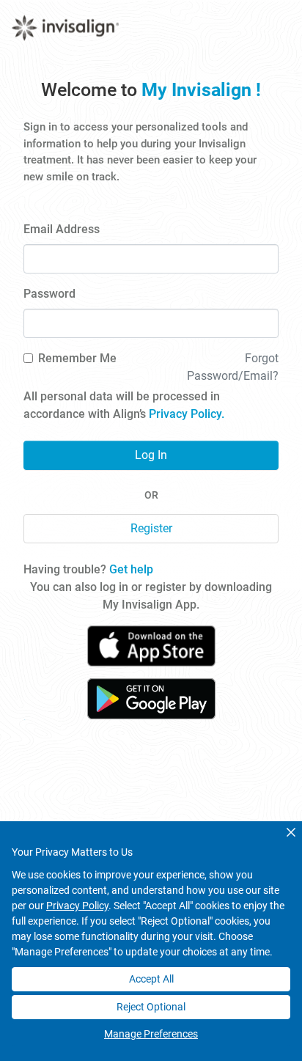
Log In (151, 455)
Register (151, 528)
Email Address (61, 229)
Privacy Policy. (186, 414)
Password (49, 294)
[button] (291, 832)
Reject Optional (151, 1007)
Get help (131, 569)
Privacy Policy (77, 905)
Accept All (151, 979)
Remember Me (77, 358)
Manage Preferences (151, 1034)
